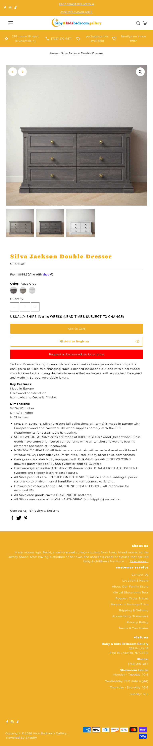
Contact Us (139, 574)
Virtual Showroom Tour (130, 592)
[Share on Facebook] (12, 519)
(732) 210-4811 (61, 38)
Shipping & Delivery (133, 610)
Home (54, 53)
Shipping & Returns (44, 510)
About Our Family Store (130, 586)
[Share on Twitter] (19, 519)
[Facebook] (5, 8)
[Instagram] (10, 8)
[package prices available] (78, 39)
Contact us (18, 510)
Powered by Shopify (21, 737)
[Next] (22, 71)
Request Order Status (132, 598)
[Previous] (12, 71)
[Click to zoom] (140, 71)
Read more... (139, 561)
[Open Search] (138, 23)
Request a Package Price (129, 604)
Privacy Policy (137, 622)
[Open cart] (145, 23)
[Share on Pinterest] (25, 519)
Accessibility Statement (130, 616)
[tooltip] (137, 341)
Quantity (17, 299)
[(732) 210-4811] (47, 39)
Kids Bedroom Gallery (50, 733)
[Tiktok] (15, 8)
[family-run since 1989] (114, 39)
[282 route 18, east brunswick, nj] (6, 39)
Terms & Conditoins (133, 628)
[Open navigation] (22, 23)
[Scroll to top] (145, 738)
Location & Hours (135, 580)
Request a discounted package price (76, 354)
